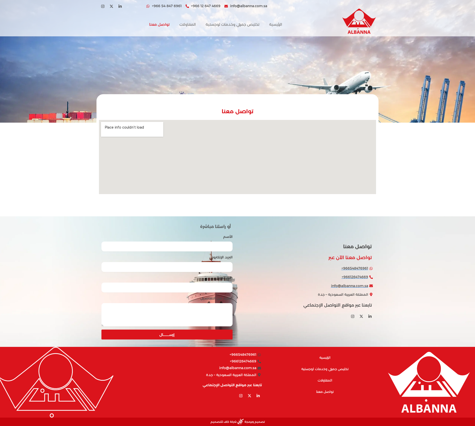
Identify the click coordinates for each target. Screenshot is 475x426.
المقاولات (187, 24)
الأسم (228, 236)
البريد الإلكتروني (221, 257)
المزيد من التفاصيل (216, 298)
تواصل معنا (159, 24)
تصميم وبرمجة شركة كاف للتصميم (238, 422)
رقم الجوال (224, 277)
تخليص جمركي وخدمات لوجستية (232, 24)
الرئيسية (275, 24)
